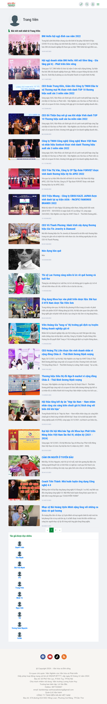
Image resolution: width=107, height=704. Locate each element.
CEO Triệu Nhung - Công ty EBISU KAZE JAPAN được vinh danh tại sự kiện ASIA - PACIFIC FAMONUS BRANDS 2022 (69, 199)
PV (19, 578)
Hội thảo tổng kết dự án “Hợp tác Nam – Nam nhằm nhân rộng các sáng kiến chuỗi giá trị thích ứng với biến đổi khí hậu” (68, 405)
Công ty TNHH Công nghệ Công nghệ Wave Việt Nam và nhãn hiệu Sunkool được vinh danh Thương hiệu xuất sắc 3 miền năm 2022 (69, 144)
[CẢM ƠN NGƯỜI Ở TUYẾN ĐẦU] (24, 465)
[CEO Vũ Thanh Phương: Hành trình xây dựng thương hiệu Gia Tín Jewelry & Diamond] (24, 233)
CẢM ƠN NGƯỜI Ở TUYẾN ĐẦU (57, 457)
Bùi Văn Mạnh (19, 567)
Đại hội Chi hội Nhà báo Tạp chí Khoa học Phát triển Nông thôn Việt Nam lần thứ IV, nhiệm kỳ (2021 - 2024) (68, 435)
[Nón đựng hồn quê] (24, 259)
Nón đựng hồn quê (51, 250)
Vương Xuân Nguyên (19, 628)
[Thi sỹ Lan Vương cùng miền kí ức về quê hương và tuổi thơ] (24, 283)
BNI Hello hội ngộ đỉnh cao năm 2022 (61, 36)
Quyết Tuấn (19, 547)
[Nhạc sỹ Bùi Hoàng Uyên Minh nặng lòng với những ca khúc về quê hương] (24, 515)
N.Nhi (19, 638)
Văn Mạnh (19, 557)
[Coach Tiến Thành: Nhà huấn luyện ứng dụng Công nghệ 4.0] (24, 490)
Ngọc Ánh (19, 608)
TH (20, 618)
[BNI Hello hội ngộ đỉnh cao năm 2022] (24, 44)
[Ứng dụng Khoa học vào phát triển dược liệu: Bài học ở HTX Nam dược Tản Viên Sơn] (24, 307)
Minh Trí (19, 598)
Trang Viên (19, 588)
